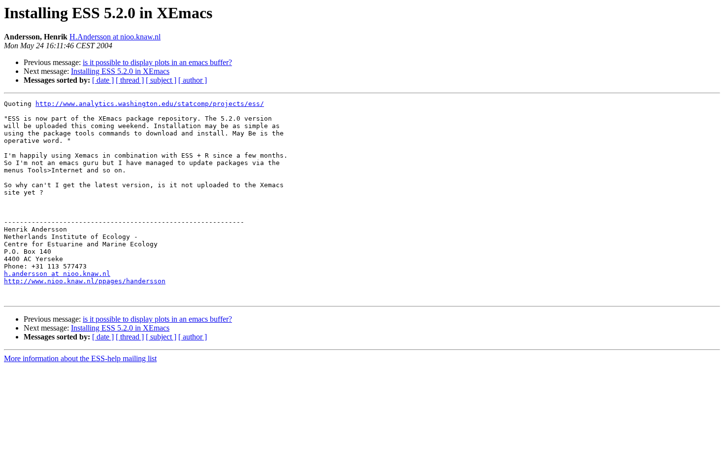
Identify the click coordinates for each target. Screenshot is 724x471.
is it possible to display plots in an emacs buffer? (157, 62)
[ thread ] (130, 80)
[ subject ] (161, 80)
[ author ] (192, 80)
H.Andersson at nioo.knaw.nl (115, 37)
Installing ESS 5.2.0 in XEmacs (120, 71)
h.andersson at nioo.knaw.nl (57, 273)
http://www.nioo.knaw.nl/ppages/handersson (84, 281)
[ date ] (103, 80)
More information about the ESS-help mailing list (80, 358)
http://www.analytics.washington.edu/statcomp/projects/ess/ (149, 103)
